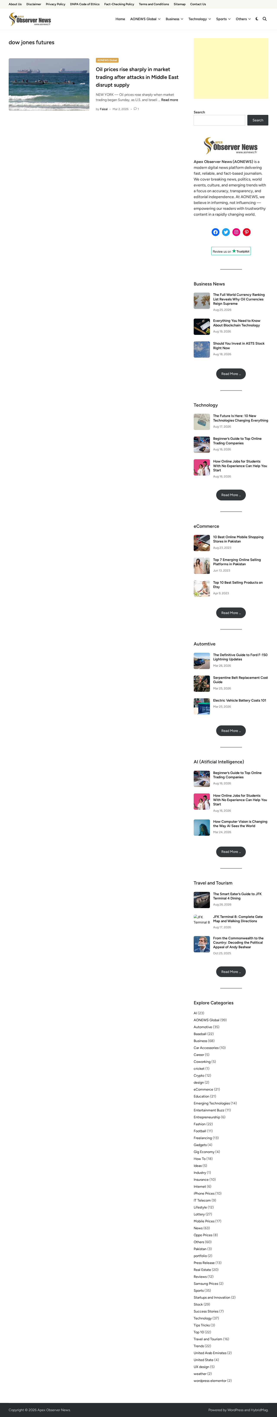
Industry (200, 1173)
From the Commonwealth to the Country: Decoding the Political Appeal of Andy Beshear (238, 942)
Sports (221, 19)
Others (241, 19)
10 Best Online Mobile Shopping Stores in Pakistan (238, 539)
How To (200, 1159)
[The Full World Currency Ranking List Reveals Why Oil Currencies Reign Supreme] (202, 295)
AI (195, 1013)
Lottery (199, 1214)
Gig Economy (204, 1152)
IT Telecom (202, 1200)
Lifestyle (200, 1207)
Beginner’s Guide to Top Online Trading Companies (237, 441)
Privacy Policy (55, 4)
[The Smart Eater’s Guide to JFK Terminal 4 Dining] (202, 894)
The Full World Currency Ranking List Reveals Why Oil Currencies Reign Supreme (239, 299)
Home (120, 19)
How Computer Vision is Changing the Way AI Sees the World (240, 823)
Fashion (200, 1124)
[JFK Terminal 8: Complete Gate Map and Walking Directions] (202, 917)
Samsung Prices (206, 1284)
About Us (15, 4)
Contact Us (198, 4)
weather (200, 1374)
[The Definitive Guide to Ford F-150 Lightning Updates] (202, 655)
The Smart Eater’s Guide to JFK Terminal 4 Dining (237, 896)
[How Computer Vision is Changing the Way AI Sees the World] (202, 822)
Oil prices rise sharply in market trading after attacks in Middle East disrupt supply (137, 77)
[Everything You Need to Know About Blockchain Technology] (202, 321)
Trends (199, 1346)
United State (203, 1360)
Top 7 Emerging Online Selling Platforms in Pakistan (237, 562)
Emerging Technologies (212, 1103)
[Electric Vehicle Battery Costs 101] (202, 701)
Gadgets (200, 1145)
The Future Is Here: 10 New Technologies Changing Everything (240, 418)
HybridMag (259, 1410)
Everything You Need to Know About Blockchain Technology (236, 323)
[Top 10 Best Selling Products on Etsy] (202, 583)
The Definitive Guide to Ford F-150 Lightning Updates (240, 657)
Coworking (202, 1062)
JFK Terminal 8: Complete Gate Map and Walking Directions (238, 919)
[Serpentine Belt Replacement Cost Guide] (202, 678)
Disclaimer (33, 4)
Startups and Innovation (212, 1297)
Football (200, 1131)
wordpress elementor (210, 1381)
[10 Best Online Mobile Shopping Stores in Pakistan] (202, 537)
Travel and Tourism (208, 1339)
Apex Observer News (53, 1410)
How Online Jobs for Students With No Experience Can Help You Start (240, 465)
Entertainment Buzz (209, 1110)
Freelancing (203, 1138)
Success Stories (206, 1311)
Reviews (200, 1277)
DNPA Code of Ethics (85, 4)
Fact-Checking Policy (119, 4)
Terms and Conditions (154, 4)
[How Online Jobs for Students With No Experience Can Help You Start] (202, 462)
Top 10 (199, 1332)
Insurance (201, 1180)
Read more (169, 100)
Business (172, 19)
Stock (198, 1304)
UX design (201, 1367)
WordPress (235, 1410)
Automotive (203, 1027)
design (199, 1082)
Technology (197, 19)
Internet (200, 1186)
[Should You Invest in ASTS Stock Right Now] (202, 344)
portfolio (200, 1256)
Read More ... (231, 374)
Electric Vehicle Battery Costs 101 (239, 700)
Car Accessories (206, 1048)
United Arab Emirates (210, 1353)
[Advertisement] (231, 68)
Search (199, 112)
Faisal (104, 109)
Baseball (200, 1034)
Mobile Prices (204, 1221)
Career (199, 1055)
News (198, 1228)
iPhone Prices (204, 1193)
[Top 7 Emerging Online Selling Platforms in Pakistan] (202, 560)
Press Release (204, 1263)
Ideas (198, 1166)
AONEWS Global (143, 19)
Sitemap (179, 4)
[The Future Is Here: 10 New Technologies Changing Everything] (202, 416)
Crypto (199, 1075)
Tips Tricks (202, 1325)
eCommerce (203, 1089)
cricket (199, 1069)
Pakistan (200, 1249)
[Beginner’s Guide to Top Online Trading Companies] (202, 439)
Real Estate (202, 1270)
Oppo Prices (203, 1235)
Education (201, 1096)
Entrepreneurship (207, 1117)
